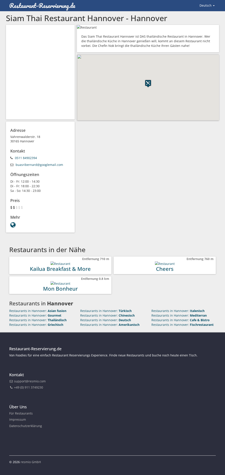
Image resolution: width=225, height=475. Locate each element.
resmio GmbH (31, 462)
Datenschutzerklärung (25, 426)
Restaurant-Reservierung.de (42, 5)
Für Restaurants (21, 413)
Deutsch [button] (206, 5)
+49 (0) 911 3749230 (28, 387)
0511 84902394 (26, 158)
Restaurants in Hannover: (37, 311)
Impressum (17, 419)
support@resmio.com (30, 381)
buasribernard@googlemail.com (39, 165)
